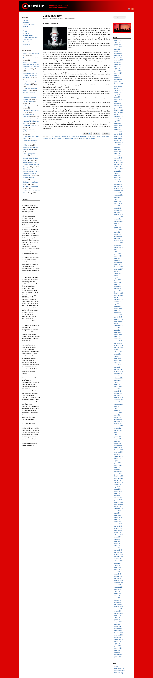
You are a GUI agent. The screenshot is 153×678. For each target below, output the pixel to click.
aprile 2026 (117, 49)
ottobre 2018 (117, 245)
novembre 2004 (118, 609)
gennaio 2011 (118, 447)
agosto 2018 (117, 249)
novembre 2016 (118, 295)
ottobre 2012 (117, 402)
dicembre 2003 (118, 633)
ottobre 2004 (117, 611)
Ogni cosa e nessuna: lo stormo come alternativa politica (30, 143)
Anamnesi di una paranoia (30, 186)
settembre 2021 (118, 169)
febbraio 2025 (118, 79)
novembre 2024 (118, 86)
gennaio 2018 (118, 265)
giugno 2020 (117, 201)
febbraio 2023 (118, 132)
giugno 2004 (117, 620)
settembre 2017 (118, 273)
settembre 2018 (118, 247)
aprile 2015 (117, 336)
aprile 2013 (117, 389)
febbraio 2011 (118, 445)
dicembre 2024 (118, 84)
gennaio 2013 (118, 395)
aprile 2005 (117, 598)
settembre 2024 (118, 90)
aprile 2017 (117, 284)
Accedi (116, 666)
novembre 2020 (118, 190)
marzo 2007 (117, 548)
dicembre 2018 (118, 241)
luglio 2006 (117, 565)
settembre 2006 (118, 561)
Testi (24, 29)
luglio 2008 (117, 513)
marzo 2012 (117, 417)
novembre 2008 (118, 504)
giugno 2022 (117, 149)
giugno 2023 (117, 123)
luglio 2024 (117, 95)
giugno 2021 (117, 175)
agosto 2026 (117, 40)
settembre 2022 (118, 143)
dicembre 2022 (118, 136)
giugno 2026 (117, 45)
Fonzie (98, 136)
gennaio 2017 (118, 291)
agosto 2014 (117, 354)
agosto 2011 (117, 432)
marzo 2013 (117, 391)
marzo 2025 (117, 77)
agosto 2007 (117, 537)
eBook (105, 133)
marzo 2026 (117, 51)
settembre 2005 (118, 587)
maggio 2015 (118, 334)
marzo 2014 (117, 365)
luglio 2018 (117, 251)
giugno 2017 (117, 280)
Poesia (25, 31)
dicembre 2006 (118, 554)
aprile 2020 (117, 206)
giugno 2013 (117, 384)
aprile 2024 (117, 101)
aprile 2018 (117, 258)
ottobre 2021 (117, 167)
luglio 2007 (117, 539)
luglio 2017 (117, 278)
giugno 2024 (117, 97)
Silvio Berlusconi (90, 138)
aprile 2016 (117, 310)
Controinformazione (28, 24)
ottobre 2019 (117, 219)
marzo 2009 (117, 495)
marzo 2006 (117, 574)
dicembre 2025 (118, 58)
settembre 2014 (118, 352)
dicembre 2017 (118, 267)
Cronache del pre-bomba (30, 37)
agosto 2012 (117, 406)
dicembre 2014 (118, 345)
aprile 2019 (117, 232)
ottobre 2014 (117, 349)
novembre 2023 (118, 112)
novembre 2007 (118, 530)
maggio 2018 (118, 256)
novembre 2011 (118, 426)
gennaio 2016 (118, 317)
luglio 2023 (117, 121)
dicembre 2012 (118, 397)
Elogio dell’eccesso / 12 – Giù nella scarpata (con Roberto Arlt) (30, 75)
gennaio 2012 (118, 421)
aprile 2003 (117, 650)
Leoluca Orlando (48, 138)
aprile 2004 (117, 624)
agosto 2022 (117, 145)
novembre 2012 (118, 400)
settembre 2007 (118, 535)
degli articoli (119, 668)
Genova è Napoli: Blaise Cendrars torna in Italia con (31, 165)
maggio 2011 (117, 439)
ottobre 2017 (117, 271)
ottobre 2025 (117, 62)
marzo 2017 (117, 286)
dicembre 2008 (118, 502)
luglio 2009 (117, 487)
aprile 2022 (117, 153)
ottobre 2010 (117, 454)
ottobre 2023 (117, 114)
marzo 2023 (117, 129)
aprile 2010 (117, 467)
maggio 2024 (118, 99)
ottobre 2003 (117, 637)
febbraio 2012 (118, 419)
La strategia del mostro (30, 106)
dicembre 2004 (118, 606)
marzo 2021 (117, 182)
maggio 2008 (118, 517)
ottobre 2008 (117, 506)
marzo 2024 (117, 103)
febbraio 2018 (118, 262)
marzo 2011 (117, 443)
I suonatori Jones (28, 40)
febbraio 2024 (118, 106)
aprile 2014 (117, 363)
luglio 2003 (117, 643)
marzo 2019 (117, 234)
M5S (63, 138)
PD (78, 138)
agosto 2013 (117, 380)
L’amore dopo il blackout (30, 125)
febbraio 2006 (118, 576)
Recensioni (26, 22)
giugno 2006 (117, 567)
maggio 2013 (118, 386)
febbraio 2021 (118, 184)
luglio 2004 (117, 617)
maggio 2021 (118, 177)
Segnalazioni (26, 42)
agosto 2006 (117, 563)
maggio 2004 (118, 622)
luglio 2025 (117, 68)
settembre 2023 (118, 116)
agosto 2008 (117, 511)
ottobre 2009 (117, 480)
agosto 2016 (117, 302)
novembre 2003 (118, 635)
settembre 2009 (118, 482)
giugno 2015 (117, 332)
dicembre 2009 (118, 476)
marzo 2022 (117, 156)
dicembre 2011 (118, 424)
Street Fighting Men (29, 154)
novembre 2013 (118, 373)
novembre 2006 (118, 556)
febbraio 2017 (118, 288)
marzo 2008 (117, 522)
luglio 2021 (117, 173)
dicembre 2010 (118, 450)
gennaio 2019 (118, 238)
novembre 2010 (118, 452)
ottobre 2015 (117, 323)
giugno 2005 (117, 593)
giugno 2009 (117, 489)
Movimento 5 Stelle (70, 138)
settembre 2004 (118, 613)
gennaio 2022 (118, 160)
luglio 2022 (117, 147)
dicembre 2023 (118, 110)
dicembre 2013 (118, 371)
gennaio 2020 (118, 212)
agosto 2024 (117, 92)
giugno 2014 (117, 358)
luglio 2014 (117, 356)
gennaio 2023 (118, 134)
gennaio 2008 (118, 526)
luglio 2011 (117, 434)
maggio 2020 (118, 204)
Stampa (86, 133)
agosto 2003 (117, 641)
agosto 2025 (117, 66)
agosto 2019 (117, 223)
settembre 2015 (118, 326)
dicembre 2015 (118, 319)
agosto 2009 (117, 485)
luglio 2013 (117, 382)
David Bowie (91, 136)
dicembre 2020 (118, 188)
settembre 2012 (118, 404)
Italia (107, 136)
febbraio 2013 (118, 393)
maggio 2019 (118, 230)
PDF (95, 133)
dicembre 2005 (118, 580)
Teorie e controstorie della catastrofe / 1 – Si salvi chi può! (31, 121)
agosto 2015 (117, 328)
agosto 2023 (117, 119)
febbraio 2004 (118, 628)
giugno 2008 (117, 515)
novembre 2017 (118, 269)
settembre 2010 (118, 456)
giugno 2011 (117, 437)
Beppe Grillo (75, 136)
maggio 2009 (118, 491)
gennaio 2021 (118, 186)
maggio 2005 (118, 596)
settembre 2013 (118, 378)
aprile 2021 (117, 180)
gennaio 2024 (118, 108)
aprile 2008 (117, 519)
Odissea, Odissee (28, 101)
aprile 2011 (117, 441)
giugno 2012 (117, 410)
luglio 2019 (117, 225)
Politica (82, 138)
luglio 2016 (117, 304)
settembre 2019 (118, 221)
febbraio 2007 (118, 550)
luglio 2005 (117, 591)
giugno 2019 (117, 227)
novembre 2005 (118, 583)
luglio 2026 (117, 42)
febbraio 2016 (118, 315)
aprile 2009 (117, 493)
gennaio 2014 (118, 369)
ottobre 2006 (117, 559)
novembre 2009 (118, 478)
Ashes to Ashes (65, 136)
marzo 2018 (117, 260)
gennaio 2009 (118, 500)
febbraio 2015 (118, 341)
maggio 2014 (118, 360)
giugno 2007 (117, 541)
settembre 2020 (118, 195)
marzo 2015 (117, 339)
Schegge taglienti (70, 18)
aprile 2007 (117, 545)
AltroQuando (26, 44)
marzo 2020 (117, 208)
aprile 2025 (117, 75)
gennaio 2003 (118, 657)
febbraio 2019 (118, 236)
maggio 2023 (118, 125)
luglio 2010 (117, 461)
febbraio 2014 (118, 367)
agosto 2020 (117, 197)
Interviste (25, 26)
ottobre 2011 (117, 428)
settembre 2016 (118, 299)
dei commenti (119, 670)
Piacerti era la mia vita (29, 58)
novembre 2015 (118, 321)
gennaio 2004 (118, 630)
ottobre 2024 (117, 88)
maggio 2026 (118, 47)
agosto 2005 (117, 589)
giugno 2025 (117, 71)
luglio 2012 (117, 408)
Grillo (103, 136)
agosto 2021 (117, 171)
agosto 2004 (117, 615)
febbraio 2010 (118, 471)
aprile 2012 (117, 415)
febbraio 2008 (118, 524)
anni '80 (57, 136)
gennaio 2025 (118, 82)
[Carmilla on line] (76, 6)
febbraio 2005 (118, 602)
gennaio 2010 (118, 474)
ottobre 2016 (117, 297)
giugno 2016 (117, 306)
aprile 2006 (117, 572)
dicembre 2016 (118, 293)
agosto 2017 (117, 275)
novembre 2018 (118, 243)
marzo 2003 (117, 652)
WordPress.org (118, 673)
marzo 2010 (117, 469)
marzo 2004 (117, 626)
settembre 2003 (118, 639)
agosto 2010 (117, 458)
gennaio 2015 (118, 343)
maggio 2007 (118, 543)
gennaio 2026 (118, 55)
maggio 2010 (118, 465)
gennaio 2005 (118, 604)
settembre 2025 (118, 64)
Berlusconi (83, 136)
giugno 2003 (117, 646)
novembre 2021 (118, 164)
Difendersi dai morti (28, 177)
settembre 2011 (118, 430)
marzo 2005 (117, 600)
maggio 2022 (118, 151)
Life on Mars (57, 138)
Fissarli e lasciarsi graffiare (31, 53)
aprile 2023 (117, 127)
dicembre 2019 (118, 214)
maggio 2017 (118, 282)
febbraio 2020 (118, 210)
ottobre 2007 (117, 532)
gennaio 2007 (118, 552)
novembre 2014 (118, 347)
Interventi (25, 20)
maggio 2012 (118, 413)
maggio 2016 (118, 308)
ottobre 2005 (117, 585)
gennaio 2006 (118, 578)
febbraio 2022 (118, 158)
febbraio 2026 (118, 53)
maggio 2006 (118, 569)
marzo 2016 (117, 312)
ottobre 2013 (117, 376)
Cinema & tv (63, 18)
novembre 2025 (118, 60)
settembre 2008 (118, 508)
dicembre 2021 (118, 162)
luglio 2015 (117, 330)
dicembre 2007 (118, 528)
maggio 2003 (118, 648)
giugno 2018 (117, 254)
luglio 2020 (117, 199)
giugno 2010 (117, 463)
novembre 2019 (118, 217)
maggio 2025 (118, 73)
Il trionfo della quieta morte (31, 110)
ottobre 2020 (117, 193)
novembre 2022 (118, 138)
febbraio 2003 (118, 654)
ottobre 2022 (117, 140)
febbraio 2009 (118, 498)
